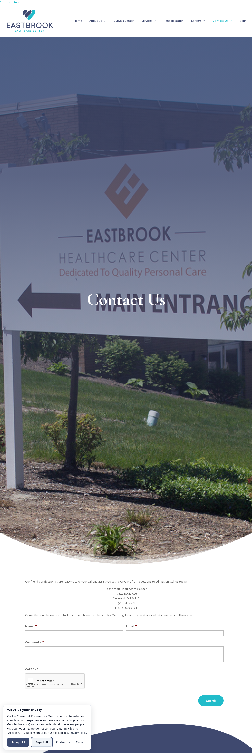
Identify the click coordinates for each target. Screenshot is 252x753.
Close (79, 742)
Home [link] (78, 21)
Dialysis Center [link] (123, 21)
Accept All (18, 742)
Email (131, 626)
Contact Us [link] (220, 21)
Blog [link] (243, 21)
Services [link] (146, 21)
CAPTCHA (31, 669)
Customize (63, 742)
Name (31, 626)
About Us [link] (95, 21)
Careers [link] (196, 21)
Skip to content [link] (9, 2)
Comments (34, 642)
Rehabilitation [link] (173, 21)
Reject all (42, 742)
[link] (30, 20)
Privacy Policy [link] (78, 732)
